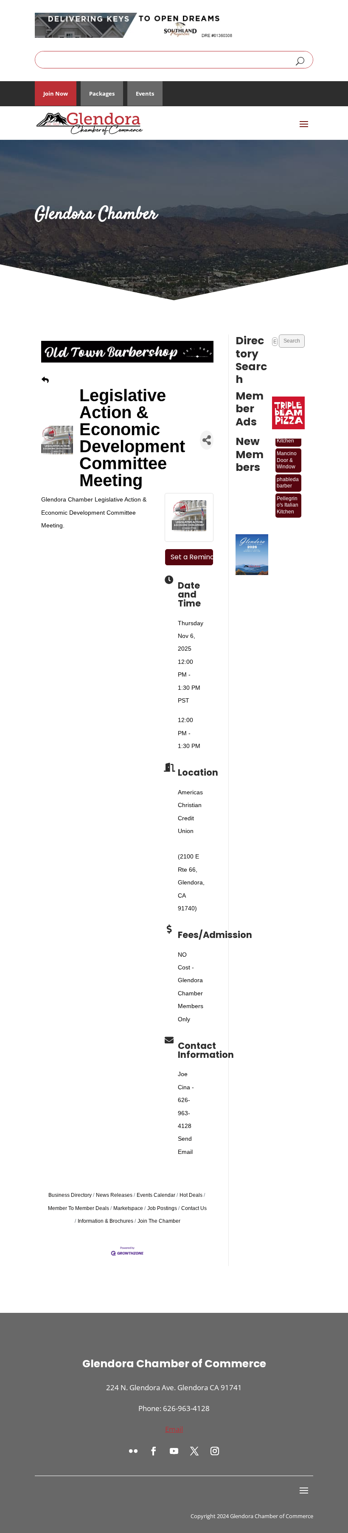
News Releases (114, 1195)
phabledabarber (288, 477)
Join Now (55, 93)
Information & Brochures (105, 1221)
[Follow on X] (194, 1450)
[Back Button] (45, 380)
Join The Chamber (159, 1221)
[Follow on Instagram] (214, 1450)
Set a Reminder (192, 557)
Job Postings (162, 1208)
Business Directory (70, 1195)
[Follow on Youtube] (174, 1450)
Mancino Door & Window (287, 454)
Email (174, 1429)
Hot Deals (191, 1195)
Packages (102, 93)
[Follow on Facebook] (153, 1450)
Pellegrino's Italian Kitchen (287, 499)
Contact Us (194, 1208)
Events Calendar (156, 1195)
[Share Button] (206, 440)
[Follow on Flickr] (133, 1450)
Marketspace (128, 1208)
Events (145, 93)
